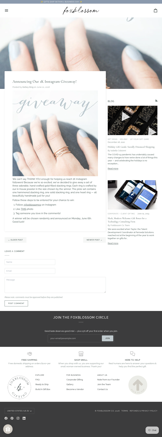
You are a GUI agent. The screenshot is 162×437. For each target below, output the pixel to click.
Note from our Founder (108, 379)
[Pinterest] (12, 418)
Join (107, 338)
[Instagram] (18, 418)
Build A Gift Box (42, 389)
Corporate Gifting (74, 379)
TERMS (124, 411)
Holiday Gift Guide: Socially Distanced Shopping (131, 146)
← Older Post (15, 240)
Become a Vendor (75, 389)
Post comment (16, 303)
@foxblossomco (32, 204)
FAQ (37, 379)
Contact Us (102, 389)
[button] (19, 374)
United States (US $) (18, 411)
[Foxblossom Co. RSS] (156, 101)
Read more (113, 168)
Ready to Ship (42, 384)
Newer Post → (94, 240)
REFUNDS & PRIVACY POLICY (143, 411)
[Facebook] (6, 418)
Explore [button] (39, 375)
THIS (23, 209)
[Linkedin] (24, 418)
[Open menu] (9, 10)
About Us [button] (102, 375)
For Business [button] (73, 375)
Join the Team (104, 384)
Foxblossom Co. (105, 411)
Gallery (69, 384)
